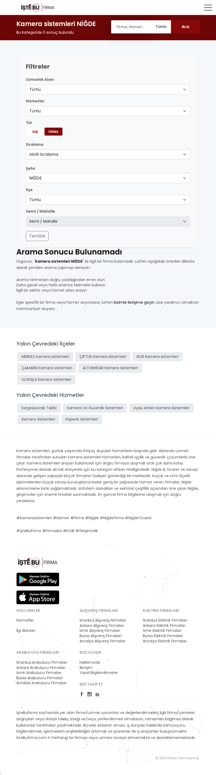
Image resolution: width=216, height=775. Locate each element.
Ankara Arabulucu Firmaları (40, 667)
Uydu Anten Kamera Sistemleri (161, 408)
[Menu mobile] (208, 9)
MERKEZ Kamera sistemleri (45, 356)
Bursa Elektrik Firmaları (163, 635)
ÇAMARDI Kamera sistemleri (47, 368)
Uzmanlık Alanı (40, 79)
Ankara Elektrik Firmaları (164, 625)
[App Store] (37, 597)
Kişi (35, 131)
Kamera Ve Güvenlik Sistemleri (95, 408)
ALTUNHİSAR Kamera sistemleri (110, 368)
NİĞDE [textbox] (35, 178)
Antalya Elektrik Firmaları (165, 641)
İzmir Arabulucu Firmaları (38, 672)
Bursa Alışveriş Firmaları (100, 635)
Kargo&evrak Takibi (39, 408)
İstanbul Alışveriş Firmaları (103, 620)
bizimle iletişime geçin (134, 302)
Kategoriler (26, 625)
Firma (53, 131)
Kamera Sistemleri (38, 419)
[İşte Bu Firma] (37, 7)
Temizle (37, 236)
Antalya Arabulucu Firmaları (41, 683)
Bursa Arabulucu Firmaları (39, 678)
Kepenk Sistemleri (82, 419)
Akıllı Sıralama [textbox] (43, 154)
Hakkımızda (90, 662)
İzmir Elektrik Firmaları (162, 630)
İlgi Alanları (25, 630)
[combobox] (108, 89)
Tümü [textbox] (35, 89)
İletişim (86, 667)
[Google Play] (37, 579)
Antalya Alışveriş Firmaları (102, 641)
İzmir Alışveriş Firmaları (100, 630)
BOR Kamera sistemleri (157, 356)
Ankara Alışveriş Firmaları (102, 625)
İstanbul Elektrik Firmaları (165, 620)
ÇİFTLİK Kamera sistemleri (103, 356)
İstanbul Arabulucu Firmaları (41, 662)
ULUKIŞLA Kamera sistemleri (46, 379)
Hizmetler (25, 620)
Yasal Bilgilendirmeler (99, 672)
